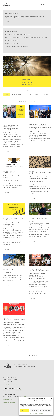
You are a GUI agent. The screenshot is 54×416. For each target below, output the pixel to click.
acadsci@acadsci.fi (9, 385)
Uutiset (33, 101)
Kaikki (6, 94)
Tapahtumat (27, 98)
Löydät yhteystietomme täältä (12, 390)
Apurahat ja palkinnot (18, 94)
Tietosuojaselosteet (39, 413)
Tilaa (8, 21)
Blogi (30, 94)
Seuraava (34, 355)
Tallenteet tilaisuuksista (13, 98)
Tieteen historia (23, 101)
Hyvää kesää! (7, 272)
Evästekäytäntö (8, 399)
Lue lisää (7, 151)
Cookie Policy (31, 413)
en (44, 4)
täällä (24, 396)
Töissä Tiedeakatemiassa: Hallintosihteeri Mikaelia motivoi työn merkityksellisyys (39, 223)
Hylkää (34, 410)
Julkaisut (46, 94)
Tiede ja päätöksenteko (41, 98)
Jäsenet (37, 94)
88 (29, 355)
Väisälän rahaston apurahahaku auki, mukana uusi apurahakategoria (13, 224)
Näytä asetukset (45, 410)
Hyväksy (24, 410)
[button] (51, 398)
